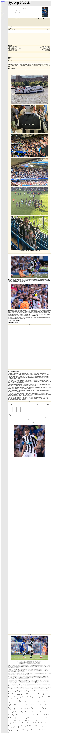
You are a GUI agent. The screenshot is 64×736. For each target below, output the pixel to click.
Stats (2, 9)
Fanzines (2, 16)
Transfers (2, 6)
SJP (1, 18)
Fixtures (2, 3)
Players (2, 5)
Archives (2, 14)
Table (2, 8)
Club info (2, 15)
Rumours (2, 7)
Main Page (3, 1)
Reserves (2, 10)
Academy (2, 11)
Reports (2, 4)
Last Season (3, 17)
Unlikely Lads (3, 19)
